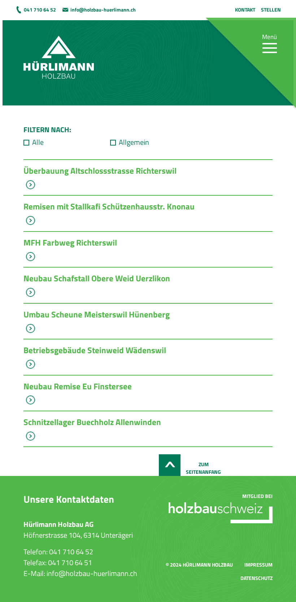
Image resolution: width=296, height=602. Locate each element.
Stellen (271, 9)
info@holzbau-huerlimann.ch (103, 9)
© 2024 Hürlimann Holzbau (199, 564)
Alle (38, 142)
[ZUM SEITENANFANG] (169, 465)
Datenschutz (256, 578)
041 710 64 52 (40, 9)
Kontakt (245, 9)
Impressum (258, 564)
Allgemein (134, 142)
